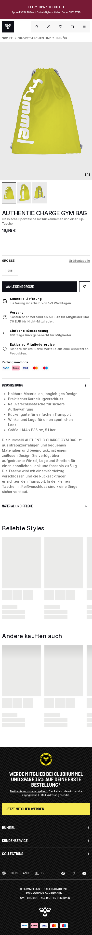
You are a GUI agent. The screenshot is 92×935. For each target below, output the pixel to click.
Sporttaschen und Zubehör (42, 38)
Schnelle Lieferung (26, 299)
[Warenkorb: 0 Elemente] (72, 26)
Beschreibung (12, 385)
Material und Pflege (17, 506)
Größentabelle (79, 260)
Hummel (8, 828)
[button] (49, 26)
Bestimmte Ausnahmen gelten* (29, 791)
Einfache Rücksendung (29, 331)
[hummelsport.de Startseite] (8, 26)
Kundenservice (15, 841)
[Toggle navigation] (37, 26)
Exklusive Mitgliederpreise (32, 344)
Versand (17, 312)
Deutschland (19, 873)
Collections (12, 854)
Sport (7, 38)
